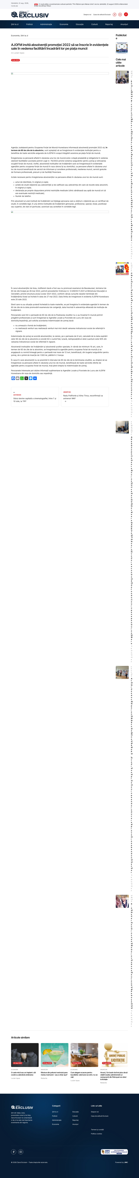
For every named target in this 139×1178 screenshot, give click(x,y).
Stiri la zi (24, 36)
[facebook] (114, 14)
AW (126, 1162)
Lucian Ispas (18, 53)
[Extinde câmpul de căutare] (126, 14)
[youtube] (120, 14)
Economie (15, 36)
